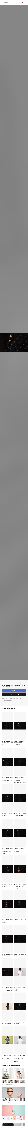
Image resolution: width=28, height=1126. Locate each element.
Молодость (20, 683)
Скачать (14, 690)
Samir (19, 703)
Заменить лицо (15, 694)
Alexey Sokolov (9, 703)
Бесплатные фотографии (8, 683)
